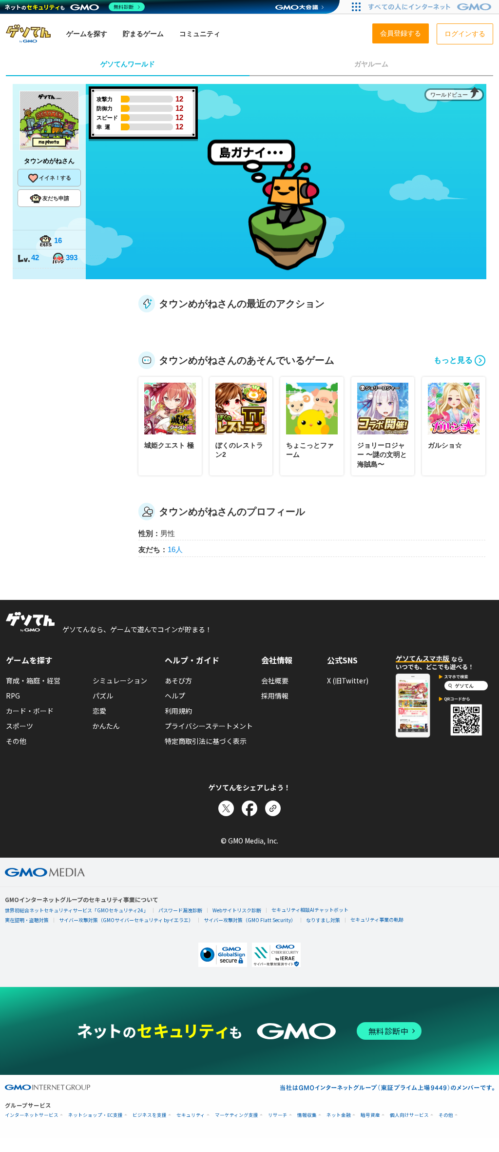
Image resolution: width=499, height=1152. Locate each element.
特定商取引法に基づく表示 (206, 741)
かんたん (106, 726)
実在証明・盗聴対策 (27, 920)
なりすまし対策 (323, 920)
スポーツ (19, 726)
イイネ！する (55, 178)
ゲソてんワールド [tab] (127, 64)
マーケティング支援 (236, 1115)
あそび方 (178, 680)
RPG (13, 695)
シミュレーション (120, 680)
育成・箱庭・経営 (33, 680)
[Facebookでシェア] (249, 808)
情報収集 (307, 1115)
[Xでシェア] (226, 808)
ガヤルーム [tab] (371, 64)
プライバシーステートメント (209, 726)
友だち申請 (55, 198)
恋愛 (99, 711)
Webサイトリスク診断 (236, 910)
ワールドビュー (449, 95)
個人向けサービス (409, 1115)
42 (35, 257)
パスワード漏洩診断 (180, 910)
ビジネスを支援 (150, 1115)
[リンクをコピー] (273, 808)
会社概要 (274, 680)
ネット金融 (338, 1115)
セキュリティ (190, 1115)
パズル (103, 695)
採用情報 (274, 695)
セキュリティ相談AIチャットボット (309, 909)
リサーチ (278, 1115)
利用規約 (178, 711)
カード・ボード (30, 711)
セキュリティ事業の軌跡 (376, 919)
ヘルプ (175, 695)
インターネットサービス (31, 1115)
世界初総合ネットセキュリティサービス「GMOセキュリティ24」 (76, 910)
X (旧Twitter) (347, 680)
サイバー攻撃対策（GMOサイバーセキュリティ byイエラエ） (126, 920)
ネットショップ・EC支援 (95, 1115)
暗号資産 (370, 1115)
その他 (16, 741)
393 (71, 257)
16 (58, 240)
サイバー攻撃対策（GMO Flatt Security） (250, 920)
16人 (175, 549)
